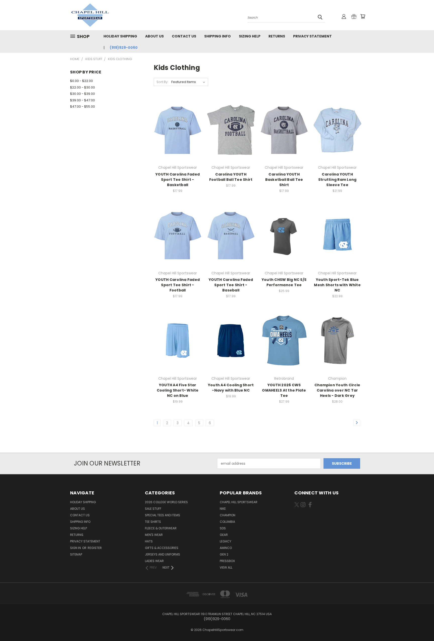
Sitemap (76, 554)
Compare (176, 129)
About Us (154, 36)
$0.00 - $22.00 (81, 80)
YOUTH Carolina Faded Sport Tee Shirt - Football (177, 285)
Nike (223, 508)
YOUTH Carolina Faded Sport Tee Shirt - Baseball (231, 285)
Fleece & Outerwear (161, 528)
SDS (223, 528)
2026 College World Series (166, 502)
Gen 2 (224, 554)
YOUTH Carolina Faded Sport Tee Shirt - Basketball (177, 179)
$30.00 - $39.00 (82, 93)
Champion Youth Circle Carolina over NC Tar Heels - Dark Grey (337, 390)
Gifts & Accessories (161, 548)
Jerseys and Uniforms (162, 554)
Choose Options (178, 139)
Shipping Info (217, 36)
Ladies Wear (154, 561)
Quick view (178, 119)
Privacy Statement (312, 36)
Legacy (225, 541)
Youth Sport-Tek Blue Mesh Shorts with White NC (337, 285)
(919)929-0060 (124, 47)
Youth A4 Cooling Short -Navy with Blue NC (231, 387)
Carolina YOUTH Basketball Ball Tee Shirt (284, 179)
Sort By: (162, 81)
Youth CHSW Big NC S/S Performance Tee (284, 282)
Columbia (227, 522)
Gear (224, 535)
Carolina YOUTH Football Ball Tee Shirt (231, 177)
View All (226, 567)
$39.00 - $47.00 (82, 100)
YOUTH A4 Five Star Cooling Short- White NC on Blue (178, 390)
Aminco (226, 548)
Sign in (76, 548)
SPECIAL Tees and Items (162, 515)
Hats (149, 541)
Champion (227, 515)
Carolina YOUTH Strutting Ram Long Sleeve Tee (337, 179)
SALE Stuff (153, 508)
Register (95, 548)
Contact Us (184, 36)
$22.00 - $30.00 (82, 87)
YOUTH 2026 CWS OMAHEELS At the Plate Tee (284, 390)
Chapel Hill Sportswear (238, 502)
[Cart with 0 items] (362, 16)
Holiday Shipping (120, 36)
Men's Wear (154, 535)
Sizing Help (249, 36)
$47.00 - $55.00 (82, 106)
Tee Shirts (153, 522)
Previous (421, 625)
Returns (276, 36)
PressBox (227, 561)
